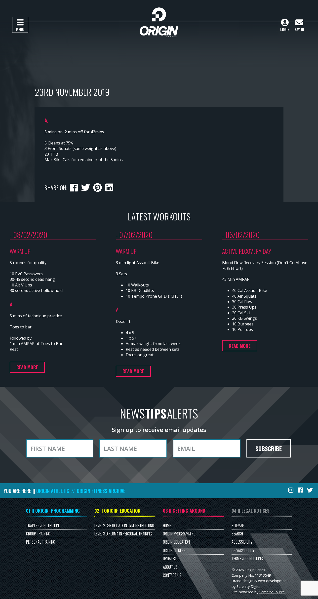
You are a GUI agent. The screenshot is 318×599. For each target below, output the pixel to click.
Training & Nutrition (42, 526)
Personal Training (40, 542)
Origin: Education (176, 542)
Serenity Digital (249, 586)
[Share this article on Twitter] (85, 186)
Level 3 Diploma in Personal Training (123, 534)
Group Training (38, 534)
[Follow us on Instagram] (291, 490)
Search (237, 534)
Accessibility (242, 542)
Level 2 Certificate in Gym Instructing (124, 526)
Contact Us (172, 575)
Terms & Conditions (247, 559)
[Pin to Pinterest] (97, 186)
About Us (170, 567)
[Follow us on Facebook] (301, 490)
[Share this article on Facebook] (74, 186)
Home (167, 526)
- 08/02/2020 (28, 234)
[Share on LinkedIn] (109, 186)
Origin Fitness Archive (101, 490)
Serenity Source (272, 592)
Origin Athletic (52, 490)
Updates (169, 559)
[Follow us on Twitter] (310, 490)
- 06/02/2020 (241, 234)
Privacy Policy (243, 550)
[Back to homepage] (159, 22)
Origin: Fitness (174, 550)
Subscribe (268, 448)
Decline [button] (7, 19)
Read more (27, 367)
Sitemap (238, 526)
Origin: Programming (179, 534)
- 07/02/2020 (134, 234)
